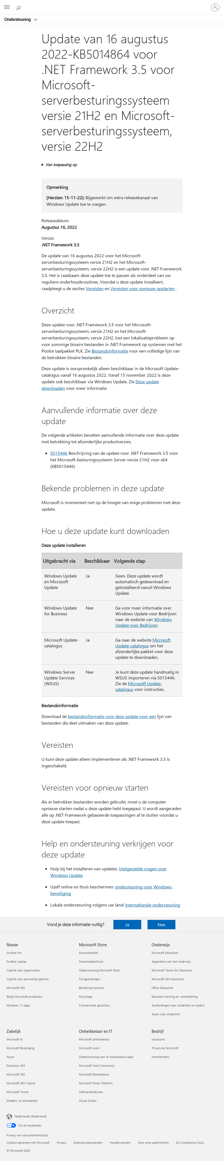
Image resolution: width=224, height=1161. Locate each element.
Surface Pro (14, 953)
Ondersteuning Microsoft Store (99, 970)
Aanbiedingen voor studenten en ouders (178, 1005)
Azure (10, 1057)
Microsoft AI (15, 1039)
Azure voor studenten (166, 1014)
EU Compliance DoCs (190, 1142)
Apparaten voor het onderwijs (171, 961)
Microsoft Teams (18, 1092)
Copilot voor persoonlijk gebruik (28, 979)
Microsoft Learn (89, 1048)
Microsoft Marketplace (94, 1074)
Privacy (61, 1142)
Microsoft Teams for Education (172, 970)
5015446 (58, 453)
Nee (161, 924)
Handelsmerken (120, 1142)
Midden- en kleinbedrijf (22, 1101)
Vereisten (95, 288)
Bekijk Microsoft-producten (24, 996)
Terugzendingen (89, 979)
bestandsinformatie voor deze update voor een (112, 716)
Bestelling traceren (91, 988)
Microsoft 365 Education (168, 979)
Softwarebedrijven (91, 1092)
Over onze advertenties (153, 1142)
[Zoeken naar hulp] (19, 7)
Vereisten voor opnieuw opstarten (142, 288)
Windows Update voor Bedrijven (143, 622)
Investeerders (161, 1057)
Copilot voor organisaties (23, 970)
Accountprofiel (88, 953)
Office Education (162, 988)
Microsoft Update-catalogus (142, 642)
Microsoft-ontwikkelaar (94, 1039)
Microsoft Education (165, 953)
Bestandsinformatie (110, 351)
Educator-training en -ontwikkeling (175, 996)
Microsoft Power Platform (96, 1083)
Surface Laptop (16, 961)
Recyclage (85, 996)
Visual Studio (87, 1101)
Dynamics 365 (16, 1065)
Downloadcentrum (91, 961)
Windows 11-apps (18, 1005)
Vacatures (158, 1039)
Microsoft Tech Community (96, 1065)
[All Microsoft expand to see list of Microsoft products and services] (6, 7)
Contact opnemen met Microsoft (28, 1142)
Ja (127, 924)
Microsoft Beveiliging (20, 1048)
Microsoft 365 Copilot (21, 1083)
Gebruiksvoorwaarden (87, 1142)
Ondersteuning (18, 19)
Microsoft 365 (16, 988)
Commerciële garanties (94, 1005)
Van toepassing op (61, 164)
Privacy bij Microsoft (165, 1048)
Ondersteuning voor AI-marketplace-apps (106, 1057)
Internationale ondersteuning (152, 905)
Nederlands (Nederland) (30, 1116)
